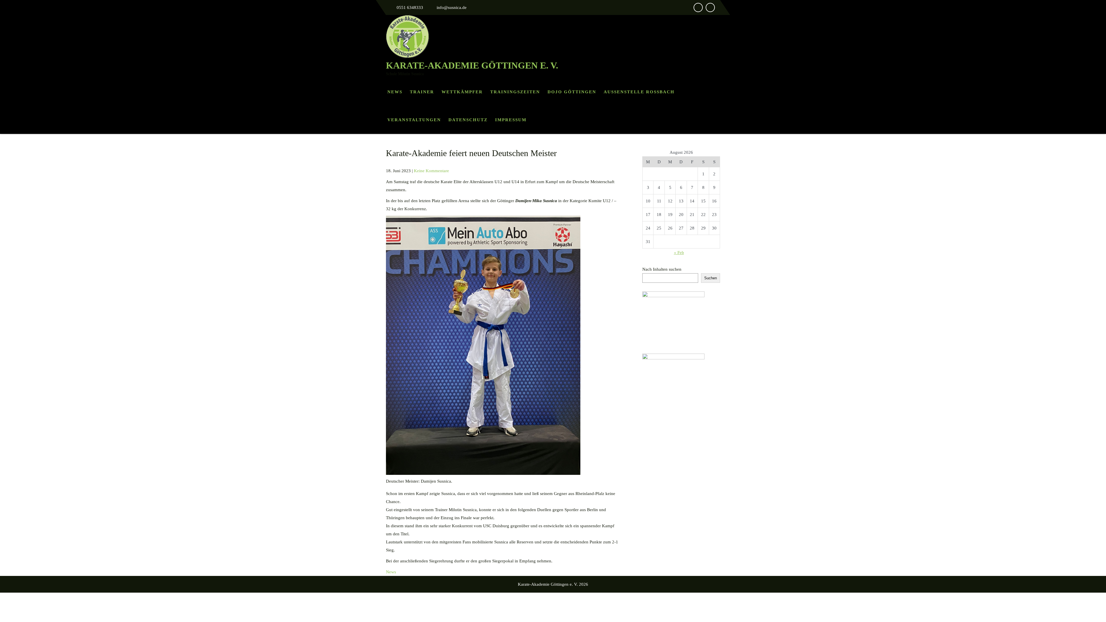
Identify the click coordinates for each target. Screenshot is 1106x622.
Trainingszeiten (515, 92)
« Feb (679, 252)
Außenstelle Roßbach (639, 92)
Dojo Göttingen (572, 92)
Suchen (710, 278)
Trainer (422, 92)
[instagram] (710, 7)
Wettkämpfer (462, 92)
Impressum (511, 119)
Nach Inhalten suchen (661, 269)
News (394, 92)
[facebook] (698, 7)
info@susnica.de (452, 7)
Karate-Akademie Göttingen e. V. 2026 (553, 584)
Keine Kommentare (431, 170)
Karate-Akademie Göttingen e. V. (472, 65)
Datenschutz (468, 119)
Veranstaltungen (414, 119)
